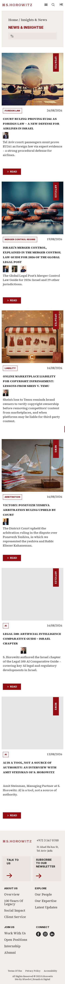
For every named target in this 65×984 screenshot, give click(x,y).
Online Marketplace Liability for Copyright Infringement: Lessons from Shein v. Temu (29, 381)
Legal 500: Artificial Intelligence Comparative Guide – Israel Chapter (32, 638)
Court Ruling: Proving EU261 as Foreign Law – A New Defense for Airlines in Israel (31, 123)
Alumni (10, 952)
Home (13, 19)
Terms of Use (15, 970)
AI (6, 625)
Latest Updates (46, 907)
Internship (12, 946)
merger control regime (20, 239)
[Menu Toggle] (46, 4)
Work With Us (15, 933)
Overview (12, 894)
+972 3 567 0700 (48, 840)
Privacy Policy (32, 970)
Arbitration (12, 497)
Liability (10, 368)
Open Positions (15, 939)
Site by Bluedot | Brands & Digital (32, 979)
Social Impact (14, 910)
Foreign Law (12, 110)
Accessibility (50, 970)
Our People (43, 894)
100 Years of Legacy (13, 902)
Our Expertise (45, 901)
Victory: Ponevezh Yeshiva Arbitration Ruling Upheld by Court (29, 510)
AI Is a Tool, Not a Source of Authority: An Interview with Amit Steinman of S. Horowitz (29, 767)
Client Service (15, 917)
